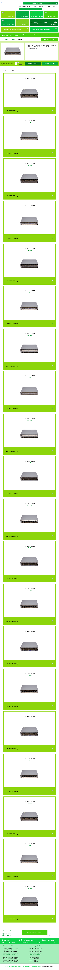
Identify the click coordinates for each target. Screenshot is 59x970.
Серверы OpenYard (34, 958)
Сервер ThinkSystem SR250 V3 (11, 960)
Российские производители (24, 15)
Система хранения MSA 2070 (10, 953)
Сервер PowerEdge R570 (36, 950)
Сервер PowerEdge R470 (36, 948)
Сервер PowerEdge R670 (36, 951)
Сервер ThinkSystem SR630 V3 (11, 958)
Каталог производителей (12, 29)
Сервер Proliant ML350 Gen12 (10, 948)
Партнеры (24, 942)
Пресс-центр (38, 942)
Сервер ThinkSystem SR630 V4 (11, 957)
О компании (11, 16)
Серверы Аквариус (34, 957)
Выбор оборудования (8, 24)
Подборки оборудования (36, 16)
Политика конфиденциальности (48, 966)
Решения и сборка (48, 940)
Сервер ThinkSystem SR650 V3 (11, 962)
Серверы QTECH (34, 962)
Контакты (53, 24)
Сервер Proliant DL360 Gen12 (10, 950)
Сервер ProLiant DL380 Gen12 (10, 951)
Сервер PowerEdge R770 (36, 953)
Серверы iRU (33, 960)
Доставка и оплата (52, 16)
